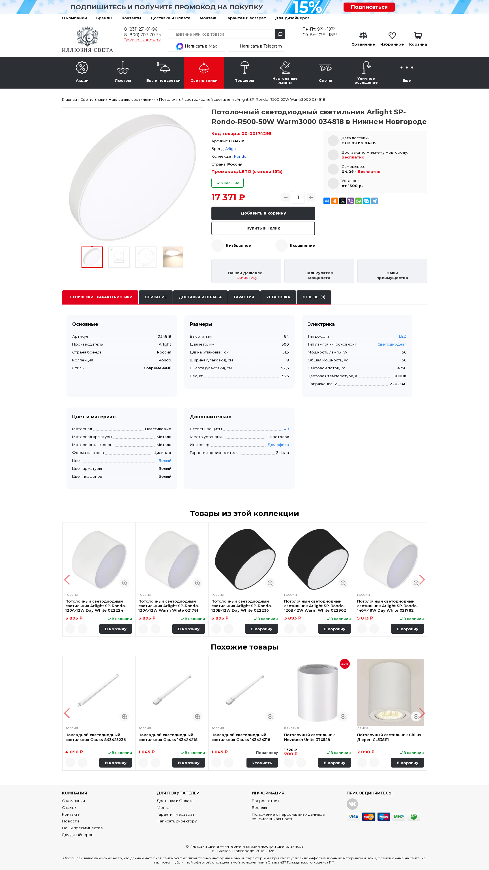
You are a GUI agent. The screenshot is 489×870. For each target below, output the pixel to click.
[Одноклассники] (334, 201)
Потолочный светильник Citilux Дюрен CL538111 (389, 737)
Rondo (240, 156)
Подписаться (369, 7)
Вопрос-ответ (265, 800)
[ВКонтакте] (326, 201)
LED (403, 336)
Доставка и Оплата (170, 18)
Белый (164, 460)
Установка (278, 297)
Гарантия (244, 297)
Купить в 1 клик (263, 228)
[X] (342, 201)
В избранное (238, 245)
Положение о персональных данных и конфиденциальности (288, 816)
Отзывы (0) (314, 297)
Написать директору (177, 821)
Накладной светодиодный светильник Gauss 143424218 (168, 737)
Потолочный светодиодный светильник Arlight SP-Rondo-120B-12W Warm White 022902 (315, 606)
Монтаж (208, 18)
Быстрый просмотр (124, 583)
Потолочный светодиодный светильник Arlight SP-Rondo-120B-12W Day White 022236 (242, 606)
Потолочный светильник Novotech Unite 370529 (309, 737)
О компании (74, 18)
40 (286, 429)
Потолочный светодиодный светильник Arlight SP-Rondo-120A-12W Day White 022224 (95, 606)
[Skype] (366, 201)
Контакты (131, 18)
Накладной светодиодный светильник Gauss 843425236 (95, 737)
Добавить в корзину (263, 213)
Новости (70, 821)
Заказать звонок (142, 40)
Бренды (104, 18)
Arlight (231, 148)
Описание (156, 297)
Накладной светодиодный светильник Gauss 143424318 (240, 737)
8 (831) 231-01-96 (140, 29)
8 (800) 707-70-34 (142, 34)
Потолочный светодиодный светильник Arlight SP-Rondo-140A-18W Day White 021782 (387, 606)
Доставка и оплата (200, 297)
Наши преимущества (82, 828)
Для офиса (278, 444)
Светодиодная (392, 344)
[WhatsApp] (358, 201)
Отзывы (69, 807)
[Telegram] (374, 201)
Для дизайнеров (292, 18)
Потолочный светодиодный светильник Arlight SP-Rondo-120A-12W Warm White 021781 (169, 606)
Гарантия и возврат (246, 18)
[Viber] (350, 201)
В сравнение (302, 245)
